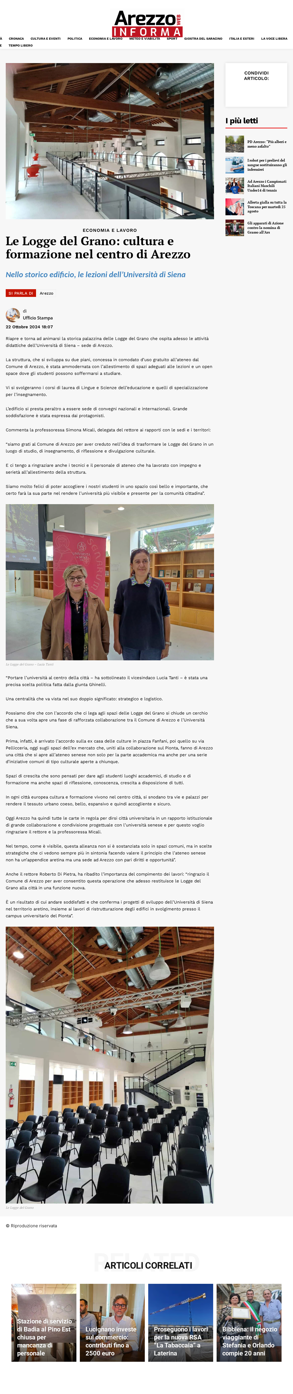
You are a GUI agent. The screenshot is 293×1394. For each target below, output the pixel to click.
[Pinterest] (263, 92)
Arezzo (47, 293)
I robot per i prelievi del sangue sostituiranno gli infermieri (267, 164)
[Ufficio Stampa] (14, 315)
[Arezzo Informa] (147, 24)
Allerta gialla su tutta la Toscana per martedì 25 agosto (267, 206)
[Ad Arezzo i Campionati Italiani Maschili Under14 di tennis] (234, 186)
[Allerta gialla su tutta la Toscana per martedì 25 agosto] (234, 206)
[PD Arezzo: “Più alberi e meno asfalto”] (234, 144)
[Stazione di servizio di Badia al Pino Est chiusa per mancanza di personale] (43, 1322)
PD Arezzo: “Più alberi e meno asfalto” (267, 144)
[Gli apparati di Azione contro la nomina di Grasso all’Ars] (234, 228)
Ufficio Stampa (38, 318)
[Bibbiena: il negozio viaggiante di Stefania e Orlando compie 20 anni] (249, 1322)
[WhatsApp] (276, 92)
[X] (250, 92)
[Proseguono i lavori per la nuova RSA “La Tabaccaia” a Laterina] (180, 1322)
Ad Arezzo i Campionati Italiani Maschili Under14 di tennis (267, 185)
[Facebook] (237, 92)
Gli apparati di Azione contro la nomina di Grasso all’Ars (266, 227)
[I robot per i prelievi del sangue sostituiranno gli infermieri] (234, 165)
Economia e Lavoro (110, 230)
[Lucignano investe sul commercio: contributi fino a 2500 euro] (112, 1322)
